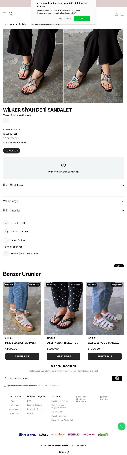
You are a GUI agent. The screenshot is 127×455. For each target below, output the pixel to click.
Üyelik (30, 413)
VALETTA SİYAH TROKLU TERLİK (64, 342)
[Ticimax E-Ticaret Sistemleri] (63, 452)
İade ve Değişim (34, 405)
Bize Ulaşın (15, 413)
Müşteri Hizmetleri (59, 401)
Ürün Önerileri (12, 210)
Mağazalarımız (15, 409)
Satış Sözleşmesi (59, 416)
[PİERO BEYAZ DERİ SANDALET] (22, 308)
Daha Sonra (65, 18)
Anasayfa (15, 401)
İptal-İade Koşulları (35, 409)
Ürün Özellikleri (13, 185)
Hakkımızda (15, 405)
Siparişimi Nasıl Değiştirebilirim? (58, 406)
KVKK (29, 401)
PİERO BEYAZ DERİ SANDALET (20, 342)
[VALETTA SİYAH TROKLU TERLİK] (63, 308)
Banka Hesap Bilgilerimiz (62, 420)
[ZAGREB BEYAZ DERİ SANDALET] (105, 308)
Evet (82, 18)
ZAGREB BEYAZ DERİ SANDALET (104, 342)
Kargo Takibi (57, 412)
